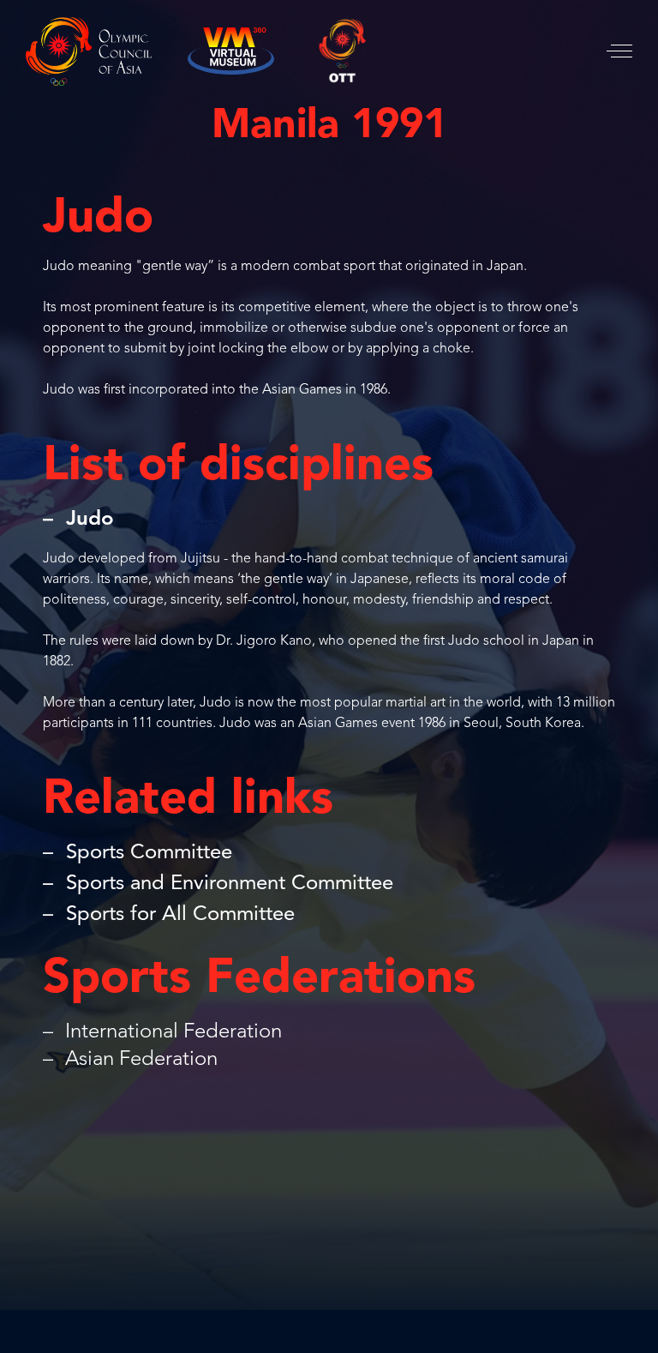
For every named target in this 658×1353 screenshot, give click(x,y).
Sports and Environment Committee (229, 884)
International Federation (171, 1032)
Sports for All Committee (180, 915)
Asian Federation (139, 1059)
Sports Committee (149, 853)
